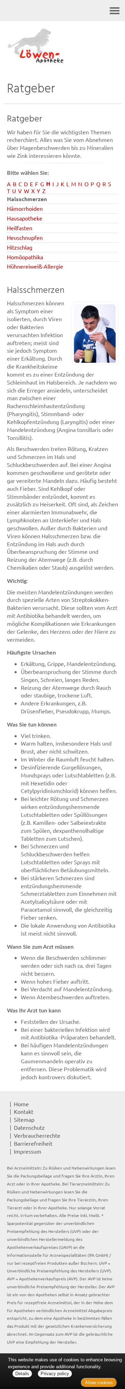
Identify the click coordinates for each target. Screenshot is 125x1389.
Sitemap (24, 1119)
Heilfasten (19, 227)
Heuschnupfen (25, 237)
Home (21, 1103)
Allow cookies (99, 1382)
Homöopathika (25, 256)
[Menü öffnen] (114, 10)
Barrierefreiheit (33, 1143)
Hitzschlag (19, 247)
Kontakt (23, 1111)
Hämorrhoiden (25, 208)
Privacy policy (55, 1373)
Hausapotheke (24, 218)
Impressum (27, 1151)
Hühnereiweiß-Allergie (35, 266)
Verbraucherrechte (37, 1135)
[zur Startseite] (62, 46)
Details (22, 1373)
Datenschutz (29, 1127)
